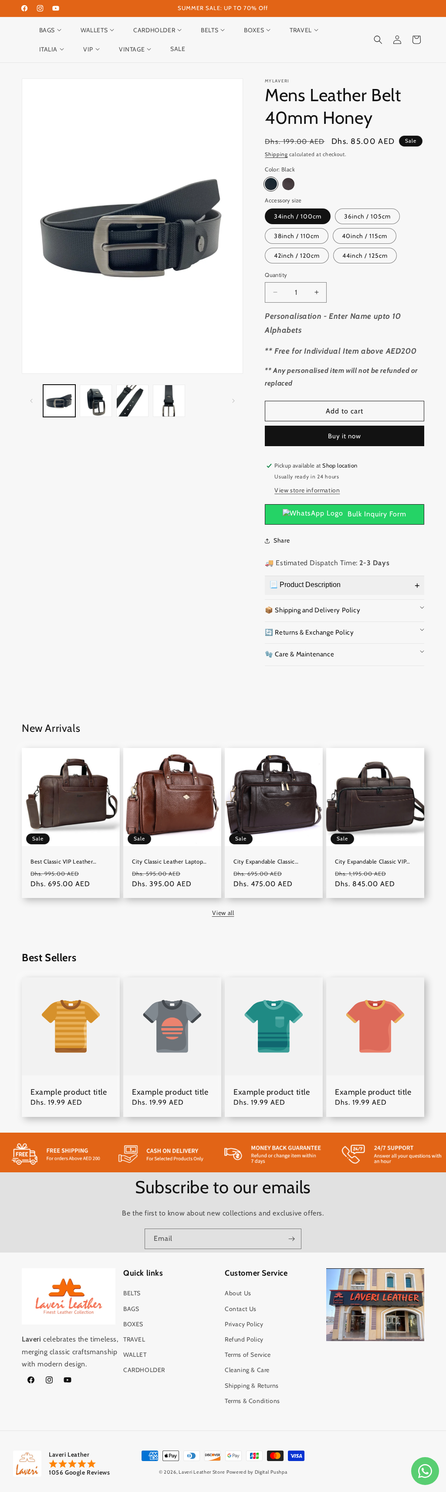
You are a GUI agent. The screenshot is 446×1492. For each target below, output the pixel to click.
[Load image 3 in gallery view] (132, 401)
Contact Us (241, 1309)
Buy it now (344, 436)
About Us (238, 1293)
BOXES (133, 1324)
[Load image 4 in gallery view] (169, 401)
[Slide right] (233, 400)
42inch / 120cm (297, 255)
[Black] (271, 184)
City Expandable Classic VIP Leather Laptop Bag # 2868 (371, 861)
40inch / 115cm (364, 236)
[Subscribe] (291, 1239)
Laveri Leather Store (202, 1472)
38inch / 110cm (296, 236)
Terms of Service (248, 1355)
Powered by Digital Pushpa (256, 1472)
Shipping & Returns (252, 1386)
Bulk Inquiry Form (377, 514)
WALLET (135, 1355)
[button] (54, 30)
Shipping (276, 154)
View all (223, 913)
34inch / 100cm (297, 216)
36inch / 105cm (367, 216)
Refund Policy (244, 1339)
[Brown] (288, 184)
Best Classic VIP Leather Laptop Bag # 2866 (61, 861)
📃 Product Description (305, 584)
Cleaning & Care (247, 1370)
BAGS (131, 1309)
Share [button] (282, 540)
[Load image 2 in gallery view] (96, 401)
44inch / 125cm (365, 255)
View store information (307, 490)
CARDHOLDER (144, 1370)
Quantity (276, 274)
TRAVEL (134, 1339)
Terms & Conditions (252, 1401)
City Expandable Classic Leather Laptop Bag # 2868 (269, 861)
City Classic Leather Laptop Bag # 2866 (167, 861)
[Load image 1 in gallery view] (59, 401)
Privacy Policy (244, 1324)
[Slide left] (31, 400)
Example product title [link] (68, 1092)
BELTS (132, 1293)
